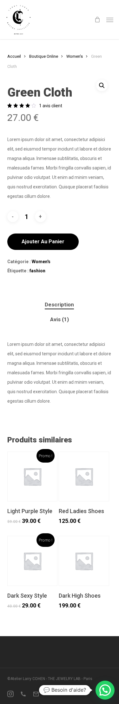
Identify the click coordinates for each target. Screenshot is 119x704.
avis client (50, 105)
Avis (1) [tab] (59, 319)
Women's (74, 56)
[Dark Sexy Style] (32, 561)
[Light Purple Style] (32, 476)
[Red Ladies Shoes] (84, 476)
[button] (109, 19)
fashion (37, 270)
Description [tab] (59, 304)
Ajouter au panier (43, 242)
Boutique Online (43, 56)
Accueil (14, 56)
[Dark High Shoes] (84, 561)
